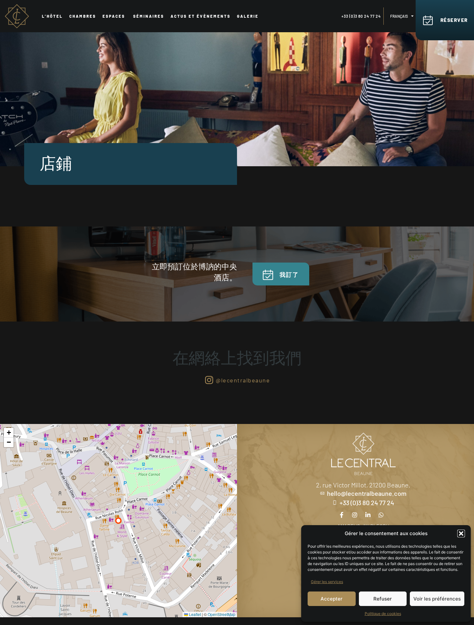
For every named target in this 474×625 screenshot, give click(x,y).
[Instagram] (354, 515)
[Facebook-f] (341, 515)
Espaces (115, 16)
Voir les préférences (437, 599)
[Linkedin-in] (368, 515)
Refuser (382, 599)
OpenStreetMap (221, 614)
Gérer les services (327, 581)
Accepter (331, 599)
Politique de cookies (383, 613)
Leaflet (194, 614)
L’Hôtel (52, 16)
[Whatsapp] (381, 515)
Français (399, 16)
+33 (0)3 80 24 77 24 (361, 16)
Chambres (82, 16)
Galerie (248, 16)
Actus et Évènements (201, 16)
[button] (461, 533)
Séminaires (148, 16)
